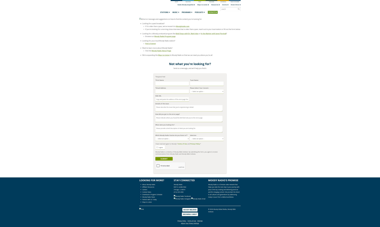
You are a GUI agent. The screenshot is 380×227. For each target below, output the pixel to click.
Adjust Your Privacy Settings (190, 223)
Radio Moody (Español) (185, 5)
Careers (144, 190)
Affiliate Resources (148, 187)
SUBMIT (164, 159)
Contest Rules (146, 192)
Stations (164, 12)
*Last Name (194, 80)
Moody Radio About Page (161, 51)
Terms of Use (182, 144)
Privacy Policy (195, 144)
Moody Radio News (148, 197)
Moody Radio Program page (165, 36)
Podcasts (199, 12)
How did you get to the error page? (167, 114)
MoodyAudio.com (182, 26)
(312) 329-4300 (178, 192)
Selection (193, 135)
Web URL (158, 96)
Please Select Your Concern (199, 88)
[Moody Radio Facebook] (182, 196)
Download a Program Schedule (152, 194)
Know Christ (235, 5)
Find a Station (150, 44)
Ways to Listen (202, 5)
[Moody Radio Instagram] (182, 199)
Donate (212, 12)
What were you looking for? (165, 125)
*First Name (159, 80)
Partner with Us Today (149, 199)
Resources (214, 5)
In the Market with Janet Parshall (213, 34)
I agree (160, 147)
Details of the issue (162, 104)
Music (175, 12)
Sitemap (200, 221)
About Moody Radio (148, 184)
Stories (224, 5)
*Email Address (160, 88)
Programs (186, 12)
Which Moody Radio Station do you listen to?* (171, 135)
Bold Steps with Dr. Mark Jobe (187, 34)
